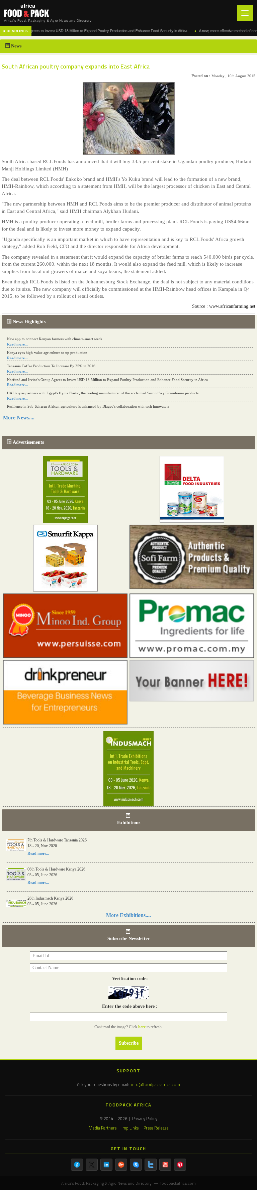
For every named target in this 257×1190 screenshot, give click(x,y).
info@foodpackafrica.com (155, 1084)
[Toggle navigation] (245, 13)
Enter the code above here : (128, 1006)
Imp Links (130, 1128)
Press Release (156, 1128)
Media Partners (102, 1128)
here (142, 1027)
